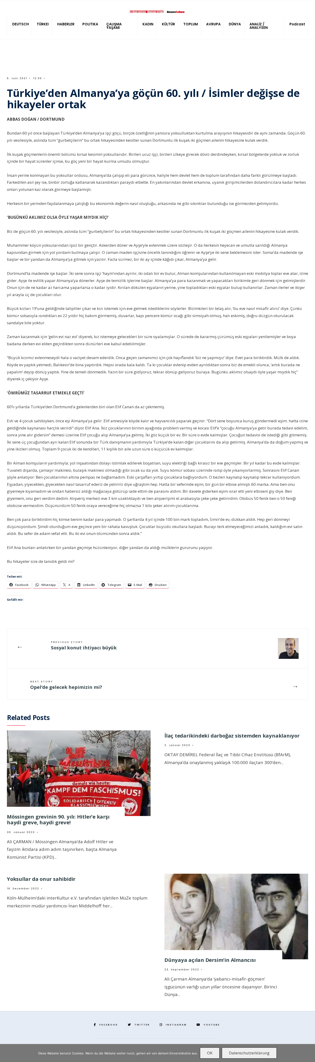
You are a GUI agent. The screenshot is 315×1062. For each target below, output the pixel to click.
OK (209, 1053)
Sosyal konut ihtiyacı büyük (84, 645)
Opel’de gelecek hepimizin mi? (66, 685)
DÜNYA (235, 24)
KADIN (148, 24)
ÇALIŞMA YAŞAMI (114, 26)
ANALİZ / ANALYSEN (259, 26)
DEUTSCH (20, 24)
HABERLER (65, 24)
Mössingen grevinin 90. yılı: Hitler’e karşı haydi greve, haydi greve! (58, 819)
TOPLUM (190, 24)
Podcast (297, 24)
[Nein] (309, 1053)
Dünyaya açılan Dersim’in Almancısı (210, 959)
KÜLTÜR (168, 24)
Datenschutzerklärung (249, 1053)
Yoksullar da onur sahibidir (41, 878)
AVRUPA (213, 24)
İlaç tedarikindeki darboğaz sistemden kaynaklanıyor (232, 735)
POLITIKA (90, 24)
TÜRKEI (43, 24)
